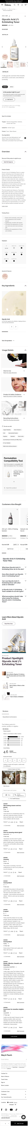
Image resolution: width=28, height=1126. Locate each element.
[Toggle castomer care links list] (25, 1091)
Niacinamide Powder (13, 433)
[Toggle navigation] (2, 5)
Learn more (5, 206)
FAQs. (19, 105)
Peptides (5, 436)
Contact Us (9, 1068)
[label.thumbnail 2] (10, 64)
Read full (10, 372)
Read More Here (9, 623)
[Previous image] (2, 46)
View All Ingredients (7, 340)
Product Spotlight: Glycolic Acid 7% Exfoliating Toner (13, 661)
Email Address (5, 1059)
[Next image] (25, 46)
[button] (25, 151)
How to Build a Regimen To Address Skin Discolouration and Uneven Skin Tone (15, 676)
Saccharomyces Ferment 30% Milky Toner (12, 439)
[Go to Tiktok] (16, 1110)
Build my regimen (8, 162)
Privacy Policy (15, 1067)
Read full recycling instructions (11, 420)
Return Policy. (12, 107)
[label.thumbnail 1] (3, 64)
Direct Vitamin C (17, 429)
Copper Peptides (7, 429)
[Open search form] (14, 5)
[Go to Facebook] (1, 1110)
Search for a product (11, 487)
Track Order (4, 1079)
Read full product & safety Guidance (12, 396)
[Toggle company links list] (25, 1094)
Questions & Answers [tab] (10, 717)
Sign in (3, 1082)
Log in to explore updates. (14, 2)
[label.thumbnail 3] (16, 64)
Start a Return (5, 1076)
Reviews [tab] (5, 711)
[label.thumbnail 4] (23, 64)
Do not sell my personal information (9, 1116)
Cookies (20, 1116)
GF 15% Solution (6, 443)
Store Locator (5, 1085)
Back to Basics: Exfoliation (16, 696)
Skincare (4, 9)
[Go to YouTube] (11, 1110)
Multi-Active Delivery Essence (9, 446)
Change (15, 1102)
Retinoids (13, 436)
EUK (4, 433)
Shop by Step (12, 9)
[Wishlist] (25, 15)
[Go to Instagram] (6, 1110)
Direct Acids (20, 436)
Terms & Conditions (5, 1115)
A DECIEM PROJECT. (5, 1117)
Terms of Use (21, 1067)
